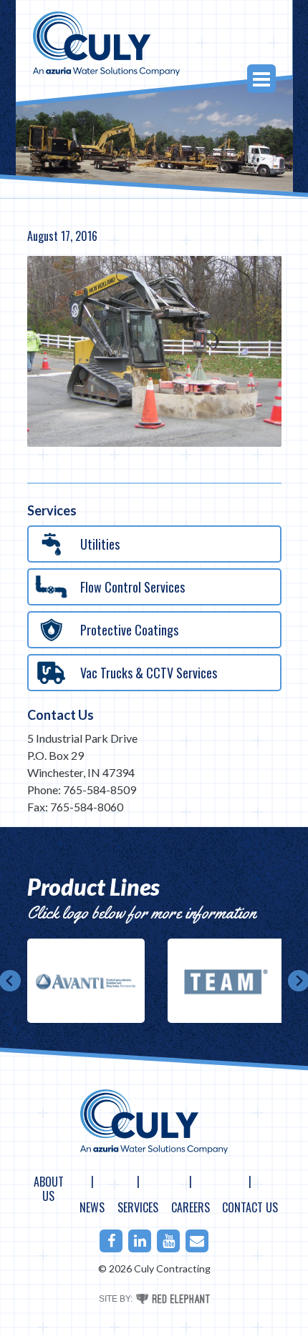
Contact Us (60, 715)
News (92, 1207)
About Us (49, 1188)
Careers (190, 1207)
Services (137, 1207)
